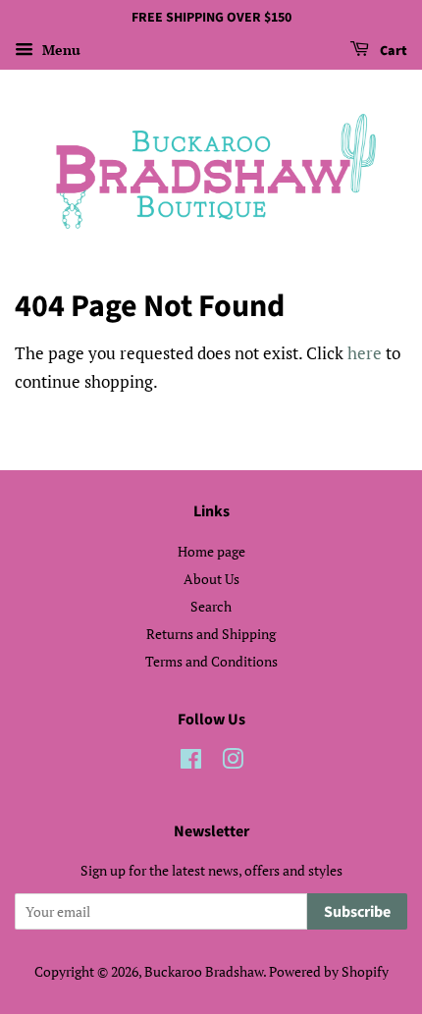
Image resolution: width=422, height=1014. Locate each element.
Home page (211, 551)
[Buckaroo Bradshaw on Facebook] (191, 762)
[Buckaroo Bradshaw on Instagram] (232, 762)
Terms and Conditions (211, 661)
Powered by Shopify (329, 971)
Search (211, 606)
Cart (392, 51)
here (364, 353)
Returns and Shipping (211, 633)
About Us (211, 578)
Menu (59, 49)
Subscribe (357, 912)
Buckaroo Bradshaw (203, 971)
